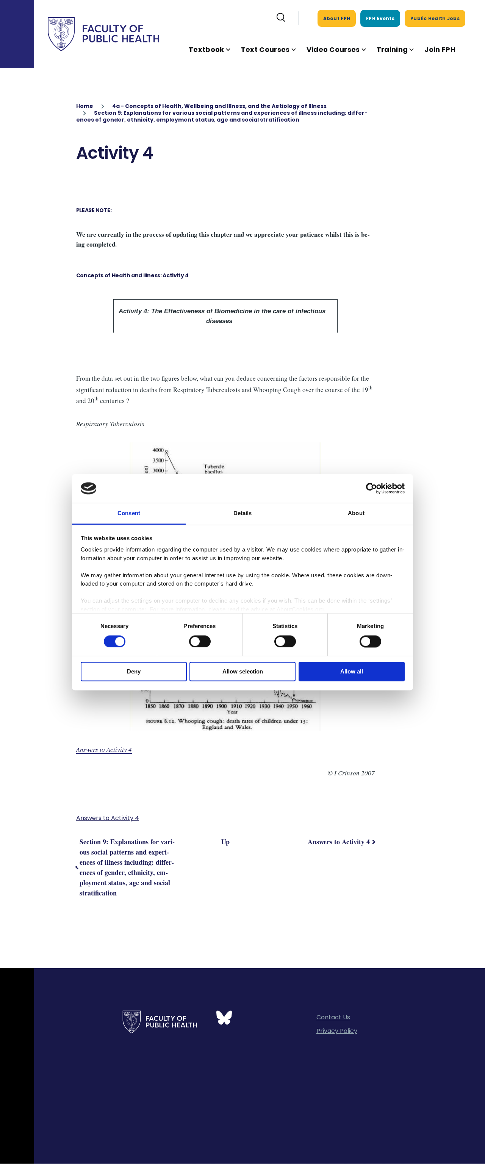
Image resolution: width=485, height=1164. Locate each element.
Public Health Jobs (435, 18)
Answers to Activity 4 (104, 749)
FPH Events (380, 18)
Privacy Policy (336, 1031)
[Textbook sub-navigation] (232, 49)
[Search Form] (281, 18)
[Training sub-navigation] (416, 49)
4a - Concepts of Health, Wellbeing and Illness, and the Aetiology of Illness (219, 106)
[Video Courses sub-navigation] (368, 49)
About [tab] (356, 513)
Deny (134, 672)
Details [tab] (242, 513)
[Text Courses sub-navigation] (298, 49)
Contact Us (333, 1017)
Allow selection (242, 672)
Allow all (351, 672)
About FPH (336, 18)
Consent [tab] (128, 513)
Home (84, 106)
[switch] (200, 641)
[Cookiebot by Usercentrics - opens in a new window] (371, 488)
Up (225, 842)
